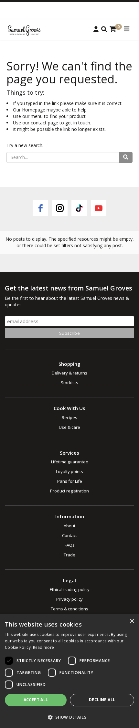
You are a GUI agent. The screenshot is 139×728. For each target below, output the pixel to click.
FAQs (70, 545)
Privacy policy (69, 599)
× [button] (131, 621)
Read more (43, 647)
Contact (69, 535)
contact (39, 123)
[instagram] (60, 208)
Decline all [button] (102, 699)
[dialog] (69, 671)
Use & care (69, 427)
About (69, 526)
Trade (69, 555)
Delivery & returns (69, 373)
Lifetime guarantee (69, 462)
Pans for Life (69, 481)
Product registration (69, 491)
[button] (69, 717)
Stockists (69, 382)
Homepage (33, 110)
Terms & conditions (69, 609)
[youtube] (98, 208)
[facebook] (40, 208)
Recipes (69, 417)
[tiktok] (79, 208)
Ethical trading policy (70, 589)
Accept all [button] (36, 699)
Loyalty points (69, 471)
